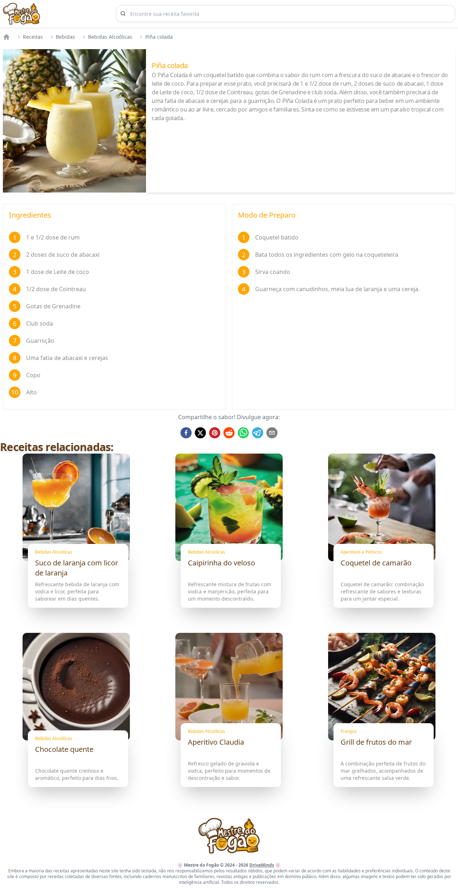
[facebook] (186, 433)
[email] (272, 433)
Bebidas (65, 36)
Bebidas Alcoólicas (110, 36)
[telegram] (257, 433)
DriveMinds (261, 865)
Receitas (33, 36)
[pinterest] (214, 433)
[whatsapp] (243, 433)
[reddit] (229, 433)
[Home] (6, 37)
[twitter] (200, 433)
